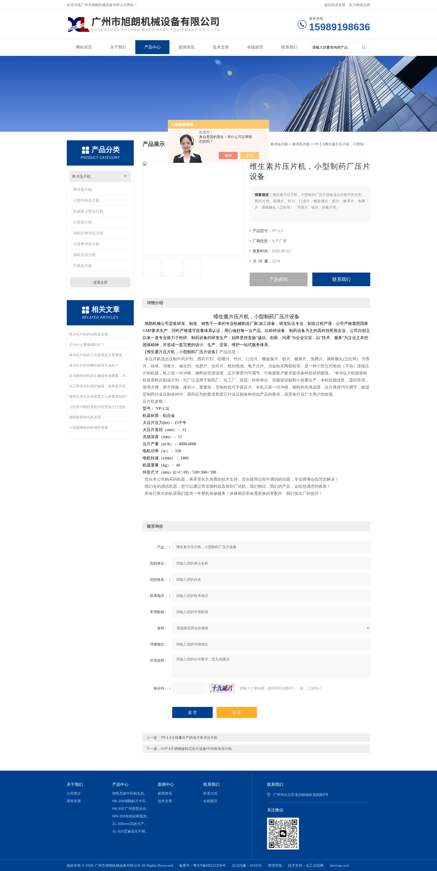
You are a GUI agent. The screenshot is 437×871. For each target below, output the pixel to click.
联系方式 (210, 793)
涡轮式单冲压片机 (88, 233)
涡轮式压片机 (84, 255)
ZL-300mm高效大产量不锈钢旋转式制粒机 (131, 824)
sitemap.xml (339, 865)
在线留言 (255, 47)
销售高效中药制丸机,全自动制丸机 (131, 793)
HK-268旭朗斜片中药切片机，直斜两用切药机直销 (131, 801)
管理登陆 (275, 865)
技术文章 (221, 47)
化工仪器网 (314, 865)
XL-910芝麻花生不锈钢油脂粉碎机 (131, 831)
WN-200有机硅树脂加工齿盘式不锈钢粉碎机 (131, 816)
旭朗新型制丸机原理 (85, 417)
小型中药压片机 (86, 200)
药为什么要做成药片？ (86, 345)
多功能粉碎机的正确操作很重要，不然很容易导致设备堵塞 (100, 376)
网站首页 (84, 47)
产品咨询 (278, 279)
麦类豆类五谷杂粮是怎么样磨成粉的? (98, 396)
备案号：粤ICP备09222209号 (202, 865)
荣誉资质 (74, 801)
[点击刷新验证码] (222, 688)
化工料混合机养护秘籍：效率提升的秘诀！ (100, 386)
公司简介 (74, 793)
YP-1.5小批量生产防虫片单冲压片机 (189, 737)
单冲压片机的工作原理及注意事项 (95, 355)
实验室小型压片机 (88, 211)
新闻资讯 (187, 47)
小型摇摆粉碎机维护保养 (88, 428)
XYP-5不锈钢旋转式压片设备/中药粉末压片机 (196, 749)
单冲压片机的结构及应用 (88, 334)
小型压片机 (82, 222)
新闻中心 (166, 784)
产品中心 (152, 47)
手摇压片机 (82, 265)
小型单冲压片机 (86, 244)
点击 (125, 176)
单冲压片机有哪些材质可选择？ (94, 365)
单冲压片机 (81, 176)
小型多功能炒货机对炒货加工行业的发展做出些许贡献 (100, 407)
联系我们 (289, 47)
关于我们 (118, 47)
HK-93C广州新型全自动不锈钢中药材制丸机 (131, 809)
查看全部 (100, 282)
